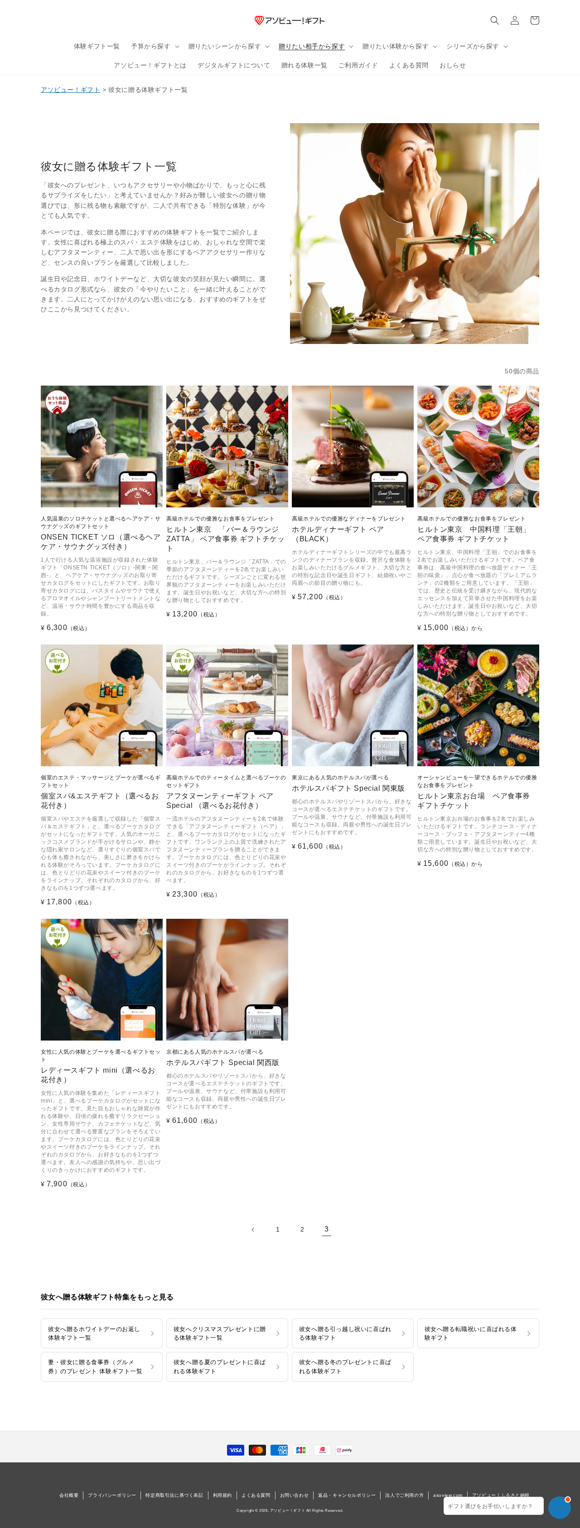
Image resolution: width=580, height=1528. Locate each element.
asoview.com (448, 1495)
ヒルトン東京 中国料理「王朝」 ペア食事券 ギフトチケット (473, 529)
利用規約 (222, 1495)
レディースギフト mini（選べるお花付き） (101, 1066)
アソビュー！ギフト (70, 89)
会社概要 (68, 1495)
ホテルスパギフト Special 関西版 (223, 1057)
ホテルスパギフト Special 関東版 (348, 783)
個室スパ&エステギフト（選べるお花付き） (101, 791)
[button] (154, 46)
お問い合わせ (294, 1495)
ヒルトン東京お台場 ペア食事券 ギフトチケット (477, 791)
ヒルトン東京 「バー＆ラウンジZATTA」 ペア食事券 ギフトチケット (225, 534)
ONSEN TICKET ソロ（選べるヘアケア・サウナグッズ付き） (101, 533)
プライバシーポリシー (112, 1495)
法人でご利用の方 (404, 1495)
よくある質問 (256, 1495)
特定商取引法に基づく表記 (174, 1495)
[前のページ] (253, 1230)
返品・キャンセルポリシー (347, 1495)
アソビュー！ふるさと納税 (501, 1495)
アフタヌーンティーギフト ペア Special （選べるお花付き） (226, 791)
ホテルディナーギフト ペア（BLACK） (349, 529)
